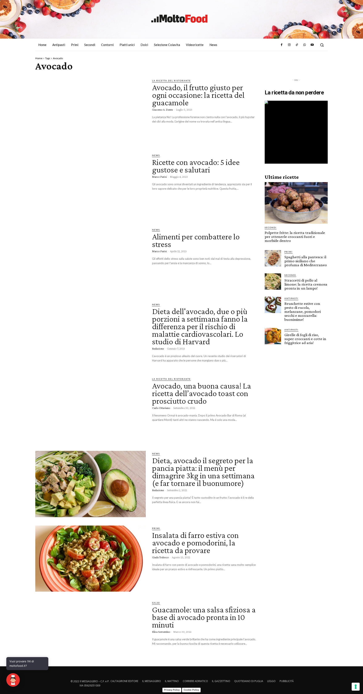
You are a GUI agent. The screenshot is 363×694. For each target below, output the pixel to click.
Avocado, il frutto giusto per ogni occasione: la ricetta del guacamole (198, 95)
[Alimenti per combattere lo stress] (90, 260)
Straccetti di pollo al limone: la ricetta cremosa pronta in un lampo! (305, 284)
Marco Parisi (159, 176)
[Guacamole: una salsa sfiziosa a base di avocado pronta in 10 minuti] (90, 633)
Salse (156, 602)
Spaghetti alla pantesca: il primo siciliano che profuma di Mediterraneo (305, 261)
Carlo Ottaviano (161, 408)
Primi (156, 528)
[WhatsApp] (304, 45)
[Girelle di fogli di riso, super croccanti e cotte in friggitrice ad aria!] (273, 336)
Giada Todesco (160, 557)
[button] (322, 45)
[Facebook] (281, 45)
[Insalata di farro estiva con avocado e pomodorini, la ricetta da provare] (90, 559)
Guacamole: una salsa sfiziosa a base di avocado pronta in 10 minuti (204, 617)
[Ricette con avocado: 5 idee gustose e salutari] (90, 186)
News (156, 155)
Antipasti (291, 298)
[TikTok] (297, 45)
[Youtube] (312, 45)
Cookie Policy (191, 689)
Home (38, 58)
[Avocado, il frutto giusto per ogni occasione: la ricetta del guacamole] (90, 111)
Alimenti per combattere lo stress (196, 240)
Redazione (158, 348)
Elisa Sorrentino (161, 631)
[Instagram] (289, 45)
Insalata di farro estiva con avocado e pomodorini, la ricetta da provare (195, 542)
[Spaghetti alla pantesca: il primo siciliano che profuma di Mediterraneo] (273, 258)
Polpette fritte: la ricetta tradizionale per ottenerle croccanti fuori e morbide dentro (295, 236)
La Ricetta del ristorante (171, 80)
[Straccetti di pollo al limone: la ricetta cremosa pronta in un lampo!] (273, 281)
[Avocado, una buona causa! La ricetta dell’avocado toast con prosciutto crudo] (90, 409)
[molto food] (179, 18)
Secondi (270, 227)
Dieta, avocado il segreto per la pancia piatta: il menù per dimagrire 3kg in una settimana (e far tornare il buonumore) (203, 472)
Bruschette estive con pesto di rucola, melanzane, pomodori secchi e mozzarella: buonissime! (302, 311)
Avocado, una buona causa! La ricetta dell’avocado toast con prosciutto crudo (201, 393)
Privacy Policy (172, 689)
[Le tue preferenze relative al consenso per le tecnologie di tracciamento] (356, 687)
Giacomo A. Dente (162, 109)
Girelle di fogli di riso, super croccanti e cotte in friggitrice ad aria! (305, 339)
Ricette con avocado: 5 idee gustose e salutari (196, 165)
